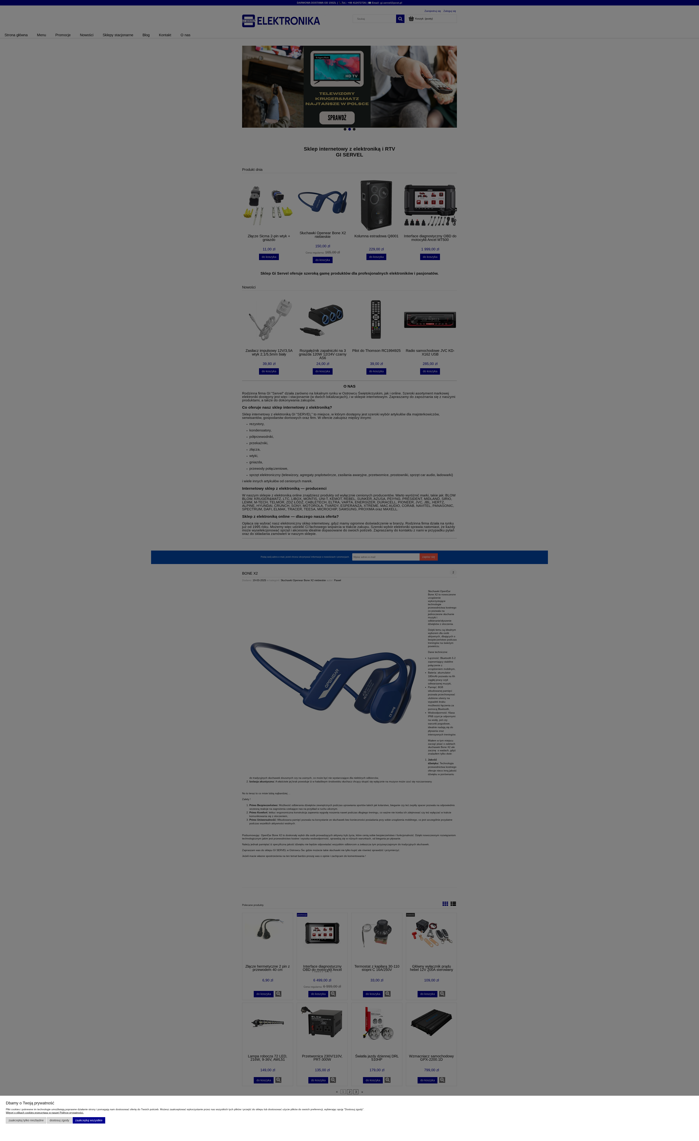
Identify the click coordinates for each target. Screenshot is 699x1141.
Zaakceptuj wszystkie (88, 1120)
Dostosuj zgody (59, 1120)
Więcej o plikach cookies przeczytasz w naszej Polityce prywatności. (45, 1112)
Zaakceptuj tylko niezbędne (26, 1120)
